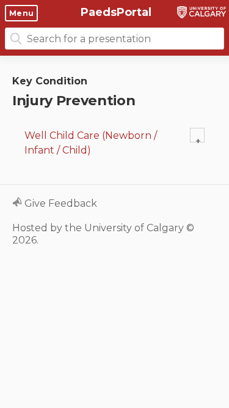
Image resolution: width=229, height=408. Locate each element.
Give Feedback (59, 203)
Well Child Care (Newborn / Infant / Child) (90, 143)
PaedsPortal (114, 12)
